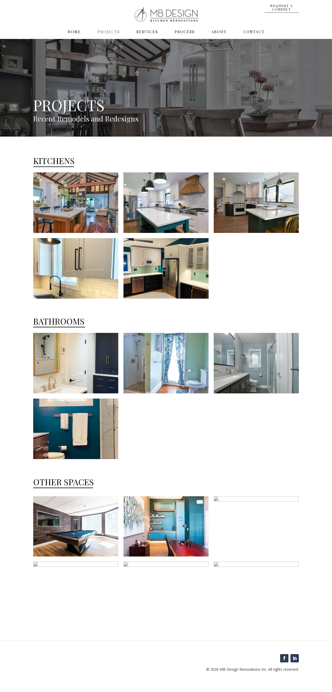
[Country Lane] (256, 363)
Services (147, 32)
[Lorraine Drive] (75, 429)
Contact (254, 32)
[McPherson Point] (166, 268)
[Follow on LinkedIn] (294, 658)
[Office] (166, 555)
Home (74, 32)
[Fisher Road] (75, 363)
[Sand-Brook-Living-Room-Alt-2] (256, 499)
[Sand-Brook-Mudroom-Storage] (75, 565)
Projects (109, 32)
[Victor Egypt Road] (75, 202)
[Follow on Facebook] (284, 658)
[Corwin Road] (256, 202)
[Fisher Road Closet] (166, 565)
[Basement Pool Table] (75, 555)
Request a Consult (281, 7)
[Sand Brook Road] (166, 202)
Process (185, 32)
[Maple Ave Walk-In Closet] (256, 565)
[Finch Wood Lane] (75, 268)
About (219, 32)
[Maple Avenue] (166, 363)
